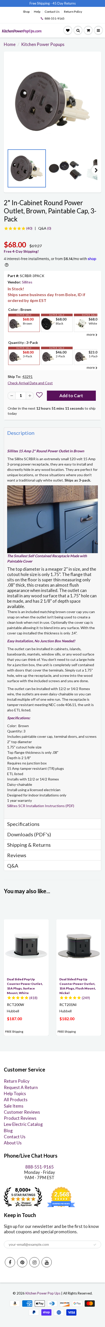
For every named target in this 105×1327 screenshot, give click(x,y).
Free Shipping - (41, 3)
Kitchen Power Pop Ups (42, 1293)
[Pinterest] (22, 1262)
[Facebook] (10, 1262)
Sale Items (13, 1106)
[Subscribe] (95, 1245)
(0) (44, 228)
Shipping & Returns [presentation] (29, 845)
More (15, 335)
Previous (9, 170)
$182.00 (66, 1018)
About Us (13, 1142)
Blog (8, 1130)
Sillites (27, 282)
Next (96, 170)
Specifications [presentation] (24, 824)
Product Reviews (20, 1118)
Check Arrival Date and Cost (30, 383)
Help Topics (15, 1093)
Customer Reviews (22, 1112)
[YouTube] (47, 1262)
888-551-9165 (54, 18)
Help (37, 11)
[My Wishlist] (68, 30)
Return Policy (73, 11)
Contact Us (52, 11)
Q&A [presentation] (12, 865)
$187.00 (14, 1018)
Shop (26, 11)
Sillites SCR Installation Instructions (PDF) (40, 806)
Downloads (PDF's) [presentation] (29, 834)
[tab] (52, 432)
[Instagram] (34, 1262)
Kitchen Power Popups (42, 44)
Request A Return (21, 1087)
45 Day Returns (64, 3)
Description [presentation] (20, 433)
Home (10, 44)
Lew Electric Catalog (23, 1124)
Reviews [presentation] (16, 855)
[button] (39, 396)
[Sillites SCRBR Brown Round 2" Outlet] (52, 101)
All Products (16, 1099)
